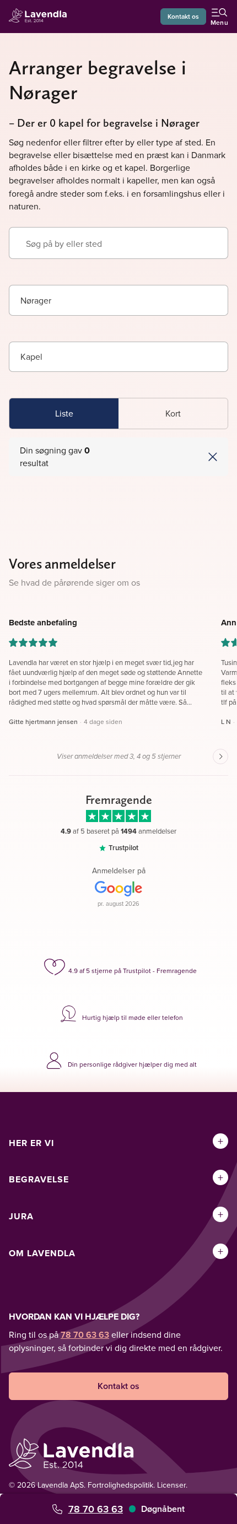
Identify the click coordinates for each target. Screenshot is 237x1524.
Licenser (171, 1484)
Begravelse (39, 1179)
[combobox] (118, 300)
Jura (21, 1216)
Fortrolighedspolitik (120, 1484)
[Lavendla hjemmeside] (41, 16)
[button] (173, 456)
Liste (64, 413)
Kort (173, 413)
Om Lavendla (42, 1253)
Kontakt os (183, 16)
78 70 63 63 (95, 1509)
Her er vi (31, 1143)
